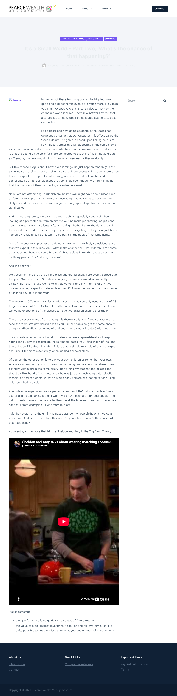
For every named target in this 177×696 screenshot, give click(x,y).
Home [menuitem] (69, 8)
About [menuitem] (86, 8)
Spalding (110, 38)
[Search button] (164, 100)
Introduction (17, 664)
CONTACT (160, 8)
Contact (14, 669)
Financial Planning (73, 38)
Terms (125, 669)
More (105, 8)
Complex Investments (79, 664)
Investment (94, 38)
